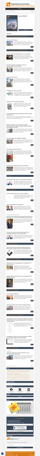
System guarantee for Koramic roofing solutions (18, 305)
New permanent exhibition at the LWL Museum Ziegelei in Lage (18, 377)
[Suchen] (33, 11)
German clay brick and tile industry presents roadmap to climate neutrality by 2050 (17, 233)
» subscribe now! (20, 430)
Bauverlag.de (31, 454)
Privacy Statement (30, 452)
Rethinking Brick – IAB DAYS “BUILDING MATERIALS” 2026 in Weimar (18, 375)
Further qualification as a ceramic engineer (17, 193)
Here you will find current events (12, 415)
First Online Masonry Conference (14, 204)
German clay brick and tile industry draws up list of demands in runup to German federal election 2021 (19, 217)
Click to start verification (21, 428)
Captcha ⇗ (24, 429)
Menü (20, 8)
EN (33, 1)
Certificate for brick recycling (13, 90)
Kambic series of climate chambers (15, 101)
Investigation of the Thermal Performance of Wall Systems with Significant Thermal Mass (19, 337)
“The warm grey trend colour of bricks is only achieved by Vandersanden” (17, 353)
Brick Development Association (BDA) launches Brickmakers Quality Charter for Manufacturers (18, 248)
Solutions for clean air (12, 77)
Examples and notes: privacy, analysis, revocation (14, 433)
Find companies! (20, 447)
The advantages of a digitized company (16, 138)
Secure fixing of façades (12, 294)
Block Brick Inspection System (14, 149)
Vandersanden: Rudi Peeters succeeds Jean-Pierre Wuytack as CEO (19, 276)
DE (31, 1)
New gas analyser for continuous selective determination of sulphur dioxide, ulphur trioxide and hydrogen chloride (18, 126)
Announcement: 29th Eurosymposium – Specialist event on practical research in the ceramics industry (18, 374)
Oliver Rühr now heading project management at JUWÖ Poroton (18, 263)
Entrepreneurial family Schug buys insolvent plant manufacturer (19, 114)
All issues (25, 29)
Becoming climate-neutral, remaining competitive (19, 179)
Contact (10, 453)
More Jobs (20, 396)
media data (12, 452)
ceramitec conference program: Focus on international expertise (18, 379)
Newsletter (8, 452)
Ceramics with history (12, 40)
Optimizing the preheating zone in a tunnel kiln (18, 54)
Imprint (7, 453)
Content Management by (10, 454)
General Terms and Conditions (20, 452)
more (32, 46)
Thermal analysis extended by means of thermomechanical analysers (16, 65)
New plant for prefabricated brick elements (17, 165)
